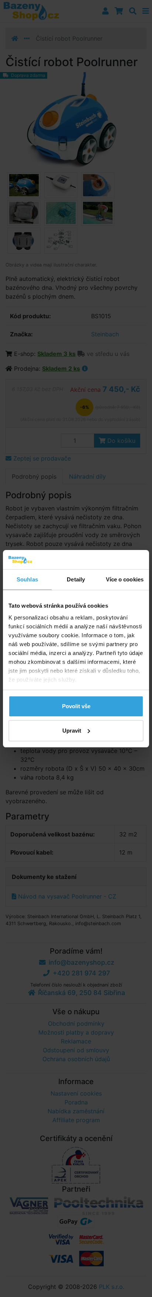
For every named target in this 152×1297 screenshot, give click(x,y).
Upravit (71, 730)
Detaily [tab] (76, 579)
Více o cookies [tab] (125, 579)
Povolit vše (76, 706)
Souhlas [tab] (27, 579)
